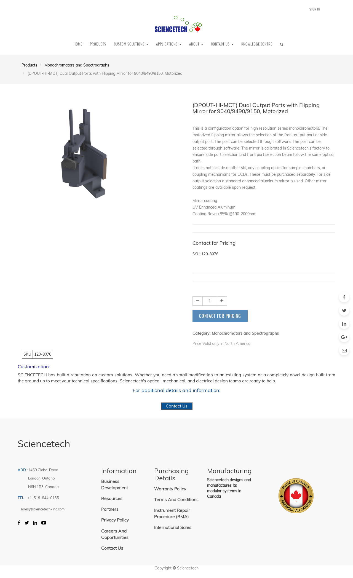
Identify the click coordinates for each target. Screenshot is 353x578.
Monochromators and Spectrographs (76, 65)
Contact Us (177, 406)
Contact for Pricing (220, 316)
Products (29, 65)
